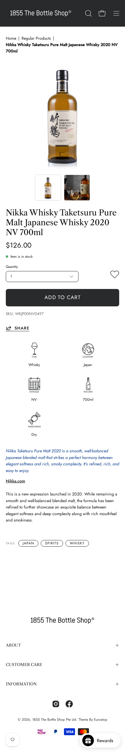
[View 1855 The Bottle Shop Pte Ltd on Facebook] (69, 704)
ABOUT (13, 645)
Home (11, 38)
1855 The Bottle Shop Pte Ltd (54, 719)
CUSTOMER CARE (24, 664)
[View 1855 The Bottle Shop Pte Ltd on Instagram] (55, 704)
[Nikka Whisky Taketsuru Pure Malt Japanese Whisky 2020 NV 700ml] (48, 188)
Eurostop (100, 719)
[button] (88, 13)
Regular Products (36, 38)
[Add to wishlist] (114, 275)
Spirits (52, 543)
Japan (28, 543)
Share (22, 328)
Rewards (107, 740)
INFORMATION (21, 684)
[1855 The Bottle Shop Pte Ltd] (41, 13)
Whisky (77, 543)
